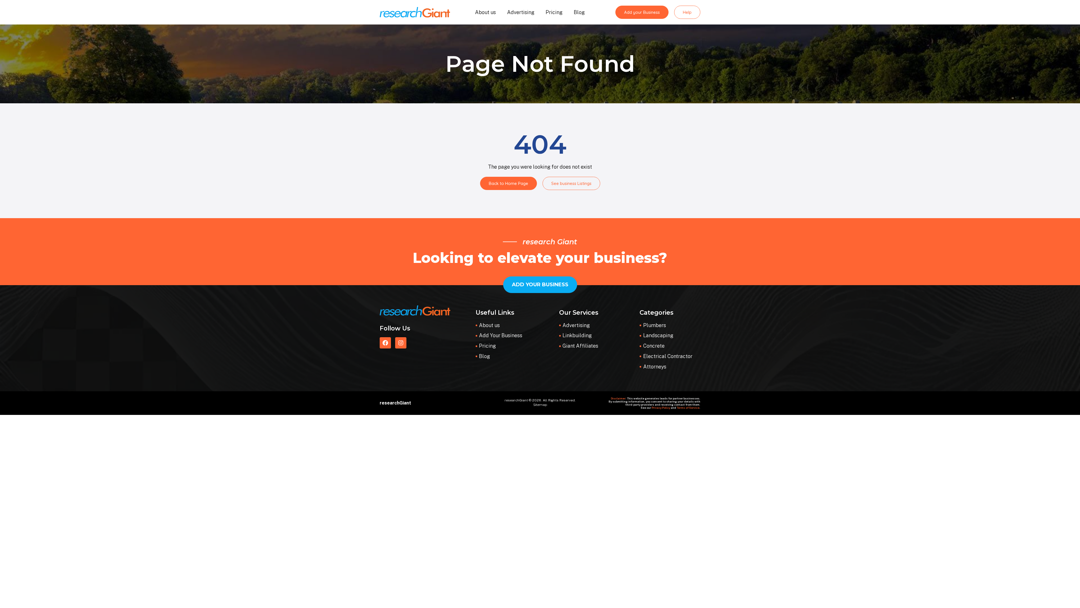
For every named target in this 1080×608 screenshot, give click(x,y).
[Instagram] (400, 342)
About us (485, 12)
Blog (579, 12)
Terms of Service (688, 407)
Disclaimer (618, 398)
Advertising (520, 12)
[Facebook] (385, 342)
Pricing (554, 12)
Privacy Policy (661, 407)
